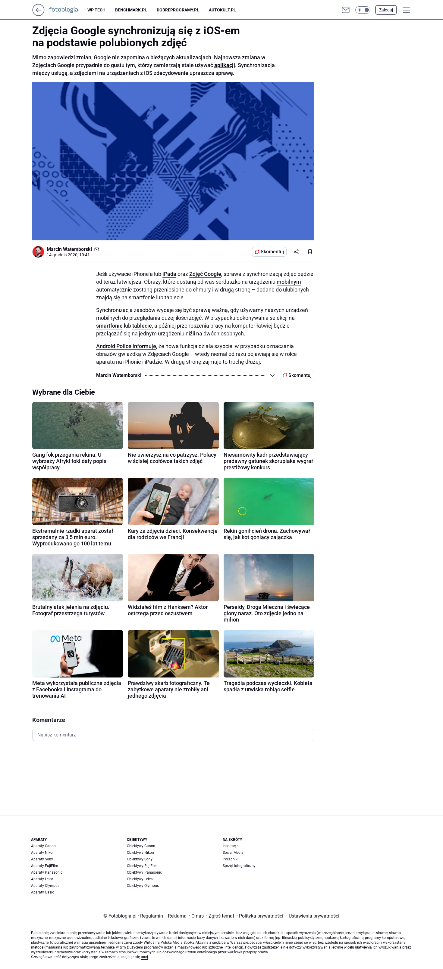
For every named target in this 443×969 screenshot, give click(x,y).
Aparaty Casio (42, 892)
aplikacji (224, 65)
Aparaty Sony (42, 859)
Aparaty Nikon (43, 852)
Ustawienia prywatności (312, 916)
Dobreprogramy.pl (178, 10)
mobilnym (289, 282)
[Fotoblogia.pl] (68, 10)
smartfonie (109, 325)
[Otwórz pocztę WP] (345, 10)
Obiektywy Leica (140, 879)
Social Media (233, 852)
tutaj (144, 957)
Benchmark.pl (131, 10)
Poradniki (230, 859)
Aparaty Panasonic (46, 872)
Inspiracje (230, 846)
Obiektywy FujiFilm (142, 866)
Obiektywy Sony (139, 859)
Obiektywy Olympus (143, 886)
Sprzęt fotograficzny (239, 866)
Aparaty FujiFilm (44, 866)
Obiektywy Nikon (140, 852)
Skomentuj (272, 252)
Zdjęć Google (205, 274)
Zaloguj (386, 10)
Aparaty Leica (42, 879)
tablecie (142, 325)
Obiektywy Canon (141, 846)
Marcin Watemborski (69, 249)
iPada (169, 274)
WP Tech (96, 10)
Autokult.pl (222, 10)
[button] (362, 10)
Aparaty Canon (43, 846)
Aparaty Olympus (45, 886)
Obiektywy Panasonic (144, 872)
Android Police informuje (126, 346)
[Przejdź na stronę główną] (38, 14)
